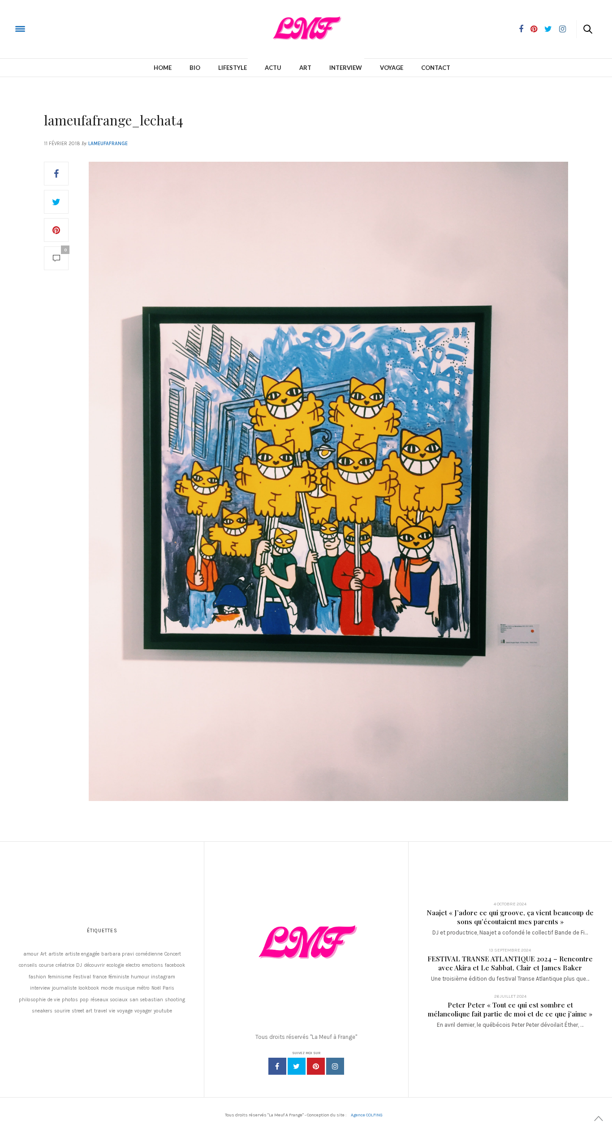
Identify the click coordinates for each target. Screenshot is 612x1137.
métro (143, 988)
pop (84, 1000)
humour (140, 977)
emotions (152, 965)
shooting (175, 1000)
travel (100, 1011)
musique (125, 988)
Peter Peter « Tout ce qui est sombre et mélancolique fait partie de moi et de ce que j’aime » (510, 1009)
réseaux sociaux (109, 1000)
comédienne (149, 954)
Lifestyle (232, 67)
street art (82, 1011)
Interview (345, 67)
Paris (168, 988)
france (100, 977)
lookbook (88, 988)
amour (31, 954)
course (46, 965)
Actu (273, 67)
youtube (163, 1011)
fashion (37, 977)
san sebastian (146, 1000)
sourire (62, 1011)
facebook (175, 965)
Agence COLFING (367, 1115)
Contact (435, 67)
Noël (156, 988)
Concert (172, 954)
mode (107, 988)
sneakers (42, 1011)
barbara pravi (117, 954)
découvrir (94, 965)
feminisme (59, 977)
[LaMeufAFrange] (42, 28)
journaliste (64, 988)
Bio (195, 67)
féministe (118, 977)
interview (40, 988)
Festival (82, 977)
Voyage (391, 67)
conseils (28, 965)
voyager (143, 1011)
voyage (125, 1011)
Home (163, 67)
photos (70, 1000)
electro (133, 965)
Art (305, 67)
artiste (55, 954)
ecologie (115, 965)
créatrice (65, 965)
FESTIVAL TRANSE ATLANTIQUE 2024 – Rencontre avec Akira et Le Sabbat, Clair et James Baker (510, 963)
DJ (79, 965)
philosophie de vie (39, 1000)
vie (112, 1011)
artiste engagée (82, 954)
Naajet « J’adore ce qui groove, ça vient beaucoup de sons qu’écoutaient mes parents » (510, 917)
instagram (163, 977)
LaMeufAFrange (108, 143)
